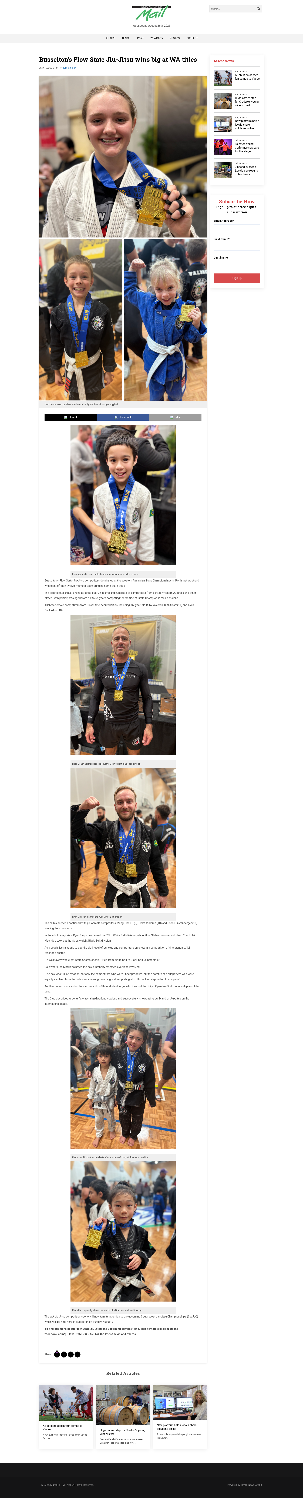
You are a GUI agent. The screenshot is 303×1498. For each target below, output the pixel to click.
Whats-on (156, 38)
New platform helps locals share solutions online (247, 124)
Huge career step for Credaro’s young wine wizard (247, 101)
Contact (192, 38)
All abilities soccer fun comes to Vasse (247, 76)
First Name (222, 239)
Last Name (221, 257)
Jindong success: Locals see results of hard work (246, 170)
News (125, 38)
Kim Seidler (69, 67)
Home (112, 38)
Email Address (224, 220)
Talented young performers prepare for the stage (247, 147)
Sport (140, 38)
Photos (175, 38)
